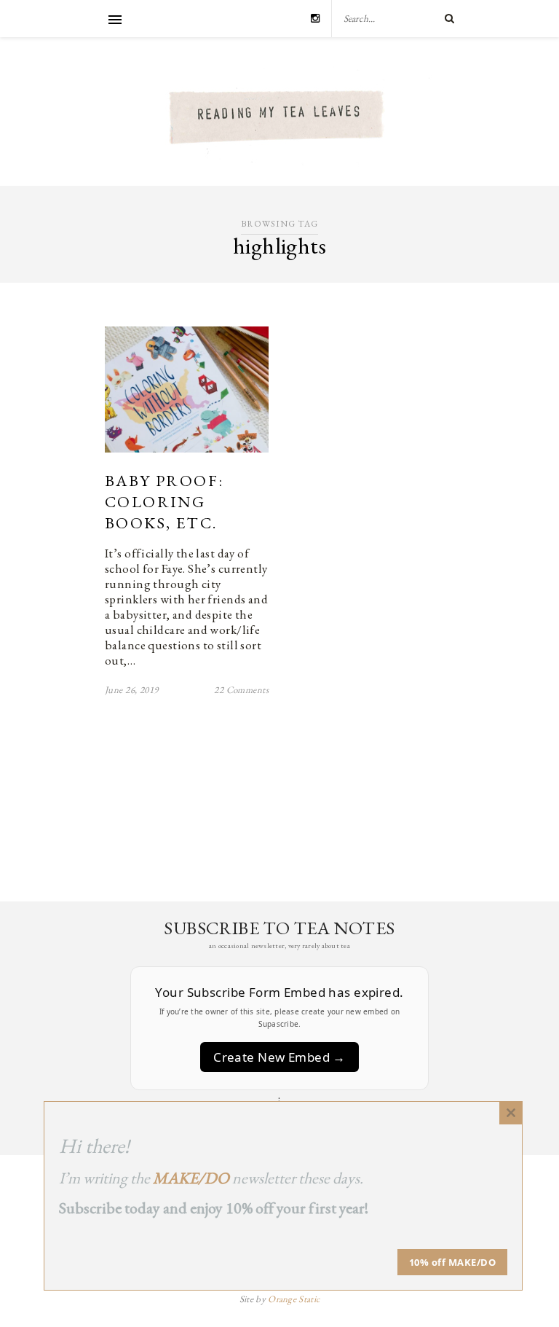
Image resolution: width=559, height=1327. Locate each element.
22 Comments (241, 690)
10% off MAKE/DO (452, 1262)
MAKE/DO (191, 1178)
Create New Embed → (279, 1057)
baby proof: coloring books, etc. (164, 501)
